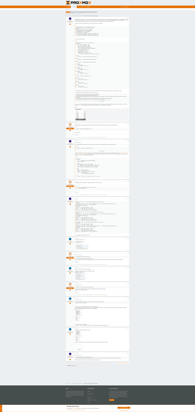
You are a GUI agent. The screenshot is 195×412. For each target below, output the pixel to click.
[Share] (127, 17)
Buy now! (112, 399)
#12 (128, 353)
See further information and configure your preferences (76, 409)
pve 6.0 (83, 13)
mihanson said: (78, 254)
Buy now (96, 137)
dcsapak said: (78, 142)
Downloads (89, 397)
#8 (128, 267)
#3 (128, 140)
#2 (128, 123)
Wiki (88, 395)
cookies (74, 408)
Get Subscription (90, 393)
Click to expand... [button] (101, 101)
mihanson (68, 13)
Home (88, 391)
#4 (128, 181)
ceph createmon (78, 13)
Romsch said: (78, 285)
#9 (128, 283)
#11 (128, 328)
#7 (128, 252)
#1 (128, 17)
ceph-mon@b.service (123, 152)
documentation (104, 137)
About (88, 402)
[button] (84, 7)
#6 (128, 238)
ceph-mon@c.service (80, 153)
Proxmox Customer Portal (92, 399)
